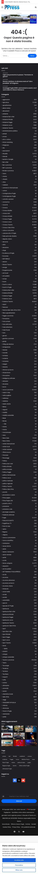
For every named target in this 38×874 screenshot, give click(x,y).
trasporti (4, 677)
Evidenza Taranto (7, 301)
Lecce (17, 759)
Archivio (27, 824)
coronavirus (6, 202)
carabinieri (22, 756)
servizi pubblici (6, 569)
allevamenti (5, 111)
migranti (4, 409)
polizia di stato (21, 762)
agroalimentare (6, 105)
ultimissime (5, 685)
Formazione (5, 318)
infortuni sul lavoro (7, 369)
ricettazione (6, 543)
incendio (4, 352)
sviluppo (4, 654)
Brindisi (15, 756)
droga (4, 250)
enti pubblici (6, 276)
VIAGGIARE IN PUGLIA (9, 702)
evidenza (4, 759)
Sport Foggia (6, 637)
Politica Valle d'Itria (8, 489)
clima (4, 182)
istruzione (5, 384)
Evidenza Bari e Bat (8, 290)
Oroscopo (5, 455)
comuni (4, 190)
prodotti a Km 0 (7, 503)
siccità (4, 574)
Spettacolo (5, 608)
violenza (4, 705)
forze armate (6, 321)
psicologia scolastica (8, 512)
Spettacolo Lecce (7, 620)
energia (4, 267)
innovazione (6, 375)
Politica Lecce (6, 478)
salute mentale (6, 554)
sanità (4, 557)
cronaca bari (6, 213)
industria (5, 367)
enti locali (5, 273)
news (4, 435)
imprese (4, 350)
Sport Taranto (6, 643)
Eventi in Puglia (7, 287)
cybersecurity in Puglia (9, 233)
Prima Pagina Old (7, 500)
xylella (4, 716)
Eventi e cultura (7, 284)
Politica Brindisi (6, 466)
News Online (6, 441)
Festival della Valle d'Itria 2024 (11, 310)
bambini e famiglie (7, 159)
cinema (4, 176)
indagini (4, 364)
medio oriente (6, 404)
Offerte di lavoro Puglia (17, 824)
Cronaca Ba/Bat (7, 210)
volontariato (6, 714)
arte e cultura (6, 139)
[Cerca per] (36, 8)
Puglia (4, 517)
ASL (3, 148)
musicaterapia (6, 432)
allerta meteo (6, 108)
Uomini (4, 691)
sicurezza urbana (7, 586)
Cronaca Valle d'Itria (8, 227)
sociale (4, 594)
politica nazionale (7, 480)
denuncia (5, 241)
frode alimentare (7, 327)
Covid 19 (5, 205)
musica (4, 429)
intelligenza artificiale (8, 378)
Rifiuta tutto (19, 870)
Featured (5, 307)
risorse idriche (6, 546)
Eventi (4, 281)
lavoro (4, 387)
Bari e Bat (5, 162)
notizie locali (6, 446)
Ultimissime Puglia (7, 768)
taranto (14, 765)
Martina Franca (26, 759)
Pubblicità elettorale (8, 515)
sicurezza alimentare (8, 580)
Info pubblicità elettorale (28, 827)
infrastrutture (6, 372)
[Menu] (2, 8)
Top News (5, 674)
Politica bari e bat (7, 463)
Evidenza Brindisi (7, 293)
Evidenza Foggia (7, 296)
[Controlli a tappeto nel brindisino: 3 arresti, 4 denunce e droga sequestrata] (19, 736)
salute (4, 549)
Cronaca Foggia (7, 219)
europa (4, 278)
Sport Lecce (6, 640)
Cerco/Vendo (6, 824)
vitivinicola (5, 708)
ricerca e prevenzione (8, 537)
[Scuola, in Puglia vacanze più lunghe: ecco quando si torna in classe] (31, 729)
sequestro (5, 566)
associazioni (6, 150)
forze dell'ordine (7, 324)
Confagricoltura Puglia (9, 193)
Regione (4, 532)
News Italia (5, 438)
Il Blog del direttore (8, 344)
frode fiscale (6, 330)
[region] (19, 858)
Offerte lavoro (6, 452)
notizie (13, 762)
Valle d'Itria (5, 697)
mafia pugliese (6, 395)
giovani (4, 335)
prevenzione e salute (8, 495)
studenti (4, 651)
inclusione (5, 361)
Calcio (4, 173)
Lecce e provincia (7, 389)
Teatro (4, 662)
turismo (4, 682)
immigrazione (6, 347)
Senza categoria (7, 563)
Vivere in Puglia (7, 711)
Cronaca (5, 207)
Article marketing (7, 142)
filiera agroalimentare (8, 313)
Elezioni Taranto (7, 264)
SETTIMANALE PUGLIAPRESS (11, 571)
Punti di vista (6, 526)
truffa (4, 680)
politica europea (7, 469)
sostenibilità (6, 600)
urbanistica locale (7, 694)
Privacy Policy (16, 827)
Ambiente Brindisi (7, 119)
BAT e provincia (7, 168)
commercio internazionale (10, 187)
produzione (5, 506)
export (4, 304)
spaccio (4, 603)
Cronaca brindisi (7, 216)
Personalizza (19, 865)
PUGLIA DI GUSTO (8, 520)
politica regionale (7, 483)
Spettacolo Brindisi (8, 614)
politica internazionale (8, 475)
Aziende (4, 156)
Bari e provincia (7, 165)
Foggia (11, 759)
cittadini (4, 179)
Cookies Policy (7, 827)
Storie (4, 645)
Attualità (4, 153)
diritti (3, 244)
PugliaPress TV (6, 523)
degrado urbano (7, 239)
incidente (5, 358)
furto (3, 333)
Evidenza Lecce (7, 298)
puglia (29, 762)
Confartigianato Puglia (9, 196)
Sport (4, 628)
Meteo (4, 406)
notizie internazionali (8, 443)
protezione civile (7, 509)
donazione (5, 247)
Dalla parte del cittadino (9, 236)
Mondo (4, 421)
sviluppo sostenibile (8, 657)
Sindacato (5, 588)
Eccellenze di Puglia (8, 253)
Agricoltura (5, 102)
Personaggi (5, 458)
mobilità (4, 412)
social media (6, 591)
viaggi (4, 699)
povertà (4, 492)
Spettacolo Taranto (8, 623)
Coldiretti (5, 185)
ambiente (5, 114)
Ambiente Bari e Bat (8, 116)
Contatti (33, 824)
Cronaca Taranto (7, 224)
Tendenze (5, 668)
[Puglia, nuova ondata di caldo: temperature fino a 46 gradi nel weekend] (19, 743)
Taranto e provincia (8, 660)
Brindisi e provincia (8, 170)
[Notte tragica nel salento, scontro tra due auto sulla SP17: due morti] (7, 736)
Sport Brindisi (6, 634)
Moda (4, 418)
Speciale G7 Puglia (8, 606)
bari (10, 756)
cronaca (29, 756)
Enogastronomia (7, 270)
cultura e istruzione (8, 230)
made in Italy (6, 392)
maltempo (5, 398)
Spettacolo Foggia (7, 617)
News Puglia (5, 762)
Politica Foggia (6, 472)
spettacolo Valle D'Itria (9, 625)
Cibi (5, 424)
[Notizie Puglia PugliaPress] (12, 7)
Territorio (5, 671)
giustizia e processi (8, 338)
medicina (5, 401)
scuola (4, 560)
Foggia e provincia (7, 315)
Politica (4, 460)
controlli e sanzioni (7, 199)
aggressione (6, 99)
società (4, 597)
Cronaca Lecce (7, 222)
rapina (4, 529)
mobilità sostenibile (8, 415)
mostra (4, 426)
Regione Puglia (6, 765)
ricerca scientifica (7, 540)
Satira (5, 648)
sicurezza (5, 577)
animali (4, 133)
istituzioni (5, 381)
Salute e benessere (8, 552)
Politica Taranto (7, 486)
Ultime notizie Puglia (24, 765)
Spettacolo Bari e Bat (8, 611)
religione (4, 534)
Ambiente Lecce (7, 125)
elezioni (4, 261)
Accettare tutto (19, 860)
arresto (4, 136)
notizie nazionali (7, 449)
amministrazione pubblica (10, 131)
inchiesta (5, 355)
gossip (4, 341)
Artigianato (5, 145)
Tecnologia (5, 665)
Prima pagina (6, 497)
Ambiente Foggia (7, 122)
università (5, 688)
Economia (5, 256)
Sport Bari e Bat (7, 631)
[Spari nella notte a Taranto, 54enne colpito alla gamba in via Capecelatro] (31, 743)
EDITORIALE (6, 259)
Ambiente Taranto (7, 128)
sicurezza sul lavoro (8, 583)
